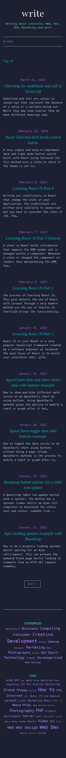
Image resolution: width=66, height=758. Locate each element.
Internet (14, 696)
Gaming (53, 641)
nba (35, 705)
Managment (19, 648)
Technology (14, 657)
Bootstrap (46, 680)
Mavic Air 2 (53, 700)
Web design (27, 727)
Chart (57, 680)
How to (46, 689)
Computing (50, 628)
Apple (29, 680)
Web (10, 727)
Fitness (43, 642)
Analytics (13, 628)
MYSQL (27, 705)
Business (30, 628)
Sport (53, 652)
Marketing (35, 647)
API (17, 680)
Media (16, 705)
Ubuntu (32, 721)
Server (28, 716)
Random (36, 653)
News (49, 648)
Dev (28, 684)
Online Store (46, 705)
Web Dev (49, 727)
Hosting (33, 691)
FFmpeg (21, 690)
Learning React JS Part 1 (33, 334)
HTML (59, 690)
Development (22, 641)
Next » (32, 584)
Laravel (10, 700)
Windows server (28, 733)
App (22, 681)
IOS (26, 696)
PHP (40, 710)
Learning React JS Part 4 (33, 188)
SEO (43, 652)
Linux (22, 700)
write (33, 13)
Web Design (33, 662)
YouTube (41, 733)
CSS (23, 684)
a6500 (9, 680)
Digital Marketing (46, 684)
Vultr (59, 722)
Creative (43, 634)
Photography (19, 652)
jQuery (33, 696)
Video (43, 721)
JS (40, 695)
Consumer (22, 635)
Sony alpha (19, 721)
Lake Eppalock (51, 696)
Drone (9, 690)
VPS (52, 721)
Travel (31, 657)
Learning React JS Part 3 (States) (33, 238)
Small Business (45, 716)
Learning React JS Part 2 (33, 288)
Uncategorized (49, 658)
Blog (36, 680)
